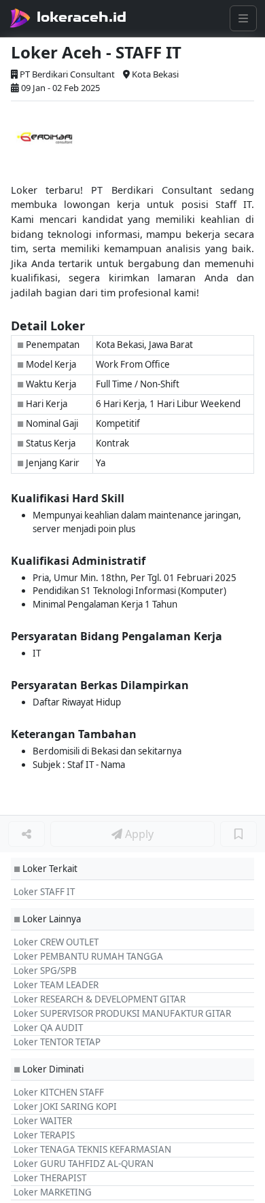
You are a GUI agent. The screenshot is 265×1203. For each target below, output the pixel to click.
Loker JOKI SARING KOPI (65, 1106)
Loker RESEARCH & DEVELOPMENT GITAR (100, 999)
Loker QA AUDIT (48, 1028)
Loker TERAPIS (44, 1135)
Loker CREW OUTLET (56, 942)
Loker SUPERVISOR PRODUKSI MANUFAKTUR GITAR (122, 1013)
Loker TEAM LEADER (56, 985)
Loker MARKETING (53, 1192)
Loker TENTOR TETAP (57, 1042)
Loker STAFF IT (44, 892)
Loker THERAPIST (50, 1178)
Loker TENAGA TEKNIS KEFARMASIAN (92, 1149)
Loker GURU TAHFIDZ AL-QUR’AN (84, 1163)
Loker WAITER (43, 1121)
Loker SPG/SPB (45, 970)
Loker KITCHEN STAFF (59, 1092)
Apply (138, 833)
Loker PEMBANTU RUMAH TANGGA (88, 956)
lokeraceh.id (81, 17)
